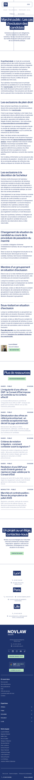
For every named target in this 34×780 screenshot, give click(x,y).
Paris (17, 590)
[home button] (6, 4)
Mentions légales (13, 773)
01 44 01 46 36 (9, 596)
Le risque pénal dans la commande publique (15, 123)
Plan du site (5, 773)
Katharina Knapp (5, 752)
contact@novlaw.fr (23, 596)
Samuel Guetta (5, 757)
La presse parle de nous (7, 693)
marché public (8, 87)
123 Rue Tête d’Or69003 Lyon (18, 583)
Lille (17, 606)
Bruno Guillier (4, 738)
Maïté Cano (4, 736)
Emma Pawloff (5, 747)
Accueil (5, 9)
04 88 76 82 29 (18, 580)
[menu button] (28, 4)
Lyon (17, 573)
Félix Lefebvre (5, 745)
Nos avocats (4, 682)
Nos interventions (6, 684)
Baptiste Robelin (5, 734)
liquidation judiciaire (11, 130)
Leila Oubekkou (5, 754)
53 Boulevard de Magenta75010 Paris (18, 600)
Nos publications (13, 9)
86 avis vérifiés (16, 665)
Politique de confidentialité (25, 773)
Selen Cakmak (5, 750)
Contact (3, 695)
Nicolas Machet (5, 743)
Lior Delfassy (4, 759)
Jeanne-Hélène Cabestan (8, 761)
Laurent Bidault (5, 732)
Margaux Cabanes (6, 741)
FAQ (2, 689)
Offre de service (5, 691)
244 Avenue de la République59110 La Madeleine (18, 616)
